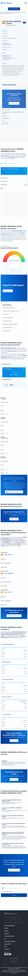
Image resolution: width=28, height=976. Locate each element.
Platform (6, 928)
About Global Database (9, 925)
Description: (4, 63)
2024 (5, 163)
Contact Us (6, 933)
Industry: (4, 53)
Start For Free (14, 740)
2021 (14, 163)
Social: (3, 120)
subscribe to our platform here (17, 358)
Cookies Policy (7, 944)
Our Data (6, 931)
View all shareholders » (7, 44)
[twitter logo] (5, 123)
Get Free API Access (14, 870)
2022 (11, 163)
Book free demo (14, 958)
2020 (17, 163)
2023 (8, 163)
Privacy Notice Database (9, 941)
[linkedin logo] (7, 123)
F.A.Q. (5, 938)
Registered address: (6, 109)
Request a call (14, 961)
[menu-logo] (6, 2)
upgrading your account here (17, 637)
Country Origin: (5, 116)
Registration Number (6, 47)
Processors (6, 949)
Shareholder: (4, 40)
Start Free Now (14, 519)
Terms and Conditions (9, 936)
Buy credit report (8, 290)
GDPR (5, 946)
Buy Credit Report (15, 9)
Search (14, 895)
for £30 (14, 262)
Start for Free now (14, 103)
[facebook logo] (3, 123)
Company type (5, 35)
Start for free (8, 172)
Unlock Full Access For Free (14, 615)
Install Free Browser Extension (15, 491)
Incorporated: (5, 31)
